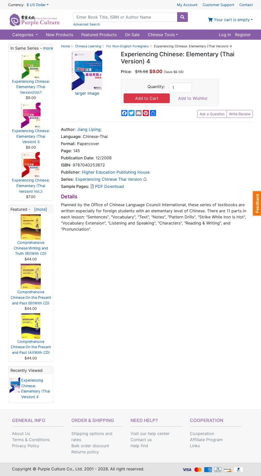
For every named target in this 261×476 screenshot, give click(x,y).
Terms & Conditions (31, 439)
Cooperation (202, 433)
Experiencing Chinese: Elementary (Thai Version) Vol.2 (31, 185)
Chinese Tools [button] (161, 34)
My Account (187, 5)
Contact (246, 5)
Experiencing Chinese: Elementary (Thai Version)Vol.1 (31, 86)
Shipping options (87, 433)
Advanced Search (86, 24)
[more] (39, 209)
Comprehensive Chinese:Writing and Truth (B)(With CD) (31, 248)
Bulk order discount (90, 445)
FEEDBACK (256, 203)
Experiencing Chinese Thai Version (108, 179)
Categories (23, 34)
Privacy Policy (25, 445)
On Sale (132, 34)
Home (65, 46)
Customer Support (218, 5)
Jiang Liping (88, 129)
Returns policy (85, 451)
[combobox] (125, 17)
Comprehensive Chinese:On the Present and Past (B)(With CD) (31, 297)
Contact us (141, 439)
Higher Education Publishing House (116, 172)
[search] (182, 17)
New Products (59, 34)
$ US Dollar (36, 5)
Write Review (240, 114)
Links (195, 445)
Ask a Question (212, 114)
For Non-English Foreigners (127, 46)
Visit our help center (149, 433)
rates (76, 439)
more (48, 48)
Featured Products (99, 34)
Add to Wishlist (192, 98)
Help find (139, 445)
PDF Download (109, 186)
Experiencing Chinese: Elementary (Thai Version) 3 (31, 136)
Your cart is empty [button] (231, 19)
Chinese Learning (88, 46)
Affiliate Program (206, 439)
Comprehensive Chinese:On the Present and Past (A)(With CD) (31, 347)
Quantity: (156, 86)
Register (243, 34)
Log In (225, 34)
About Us (21, 433)
